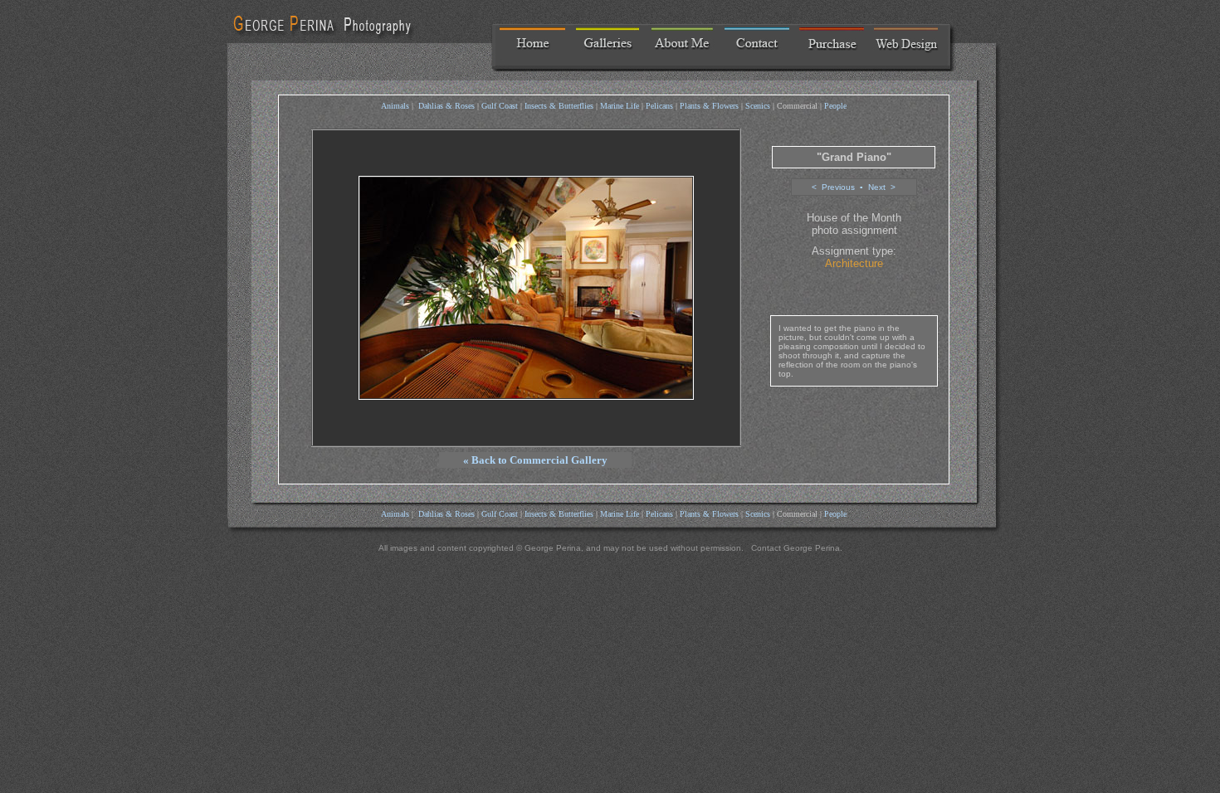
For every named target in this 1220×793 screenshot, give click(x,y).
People (835, 105)
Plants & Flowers (709, 105)
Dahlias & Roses (446, 105)
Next (877, 187)
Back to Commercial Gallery (539, 460)
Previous (838, 187)
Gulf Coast (499, 105)
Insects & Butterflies (559, 105)
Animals (395, 105)
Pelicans (659, 105)
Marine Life (619, 105)
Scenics (757, 105)
